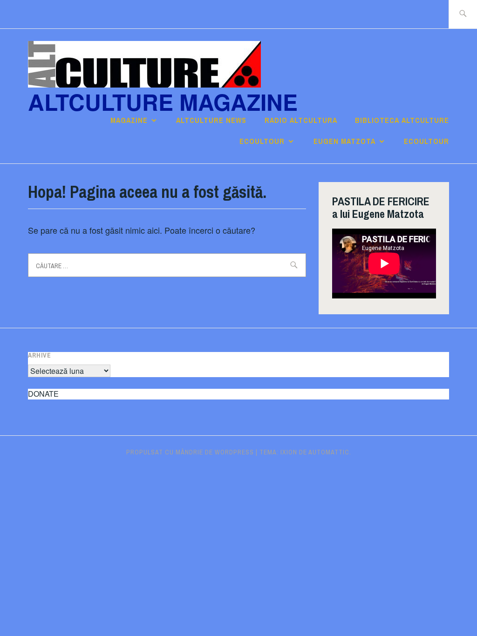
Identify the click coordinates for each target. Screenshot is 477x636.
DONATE (43, 393)
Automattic (328, 452)
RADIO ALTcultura (301, 120)
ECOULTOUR (262, 141)
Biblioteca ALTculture (402, 120)
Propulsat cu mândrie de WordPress (190, 452)
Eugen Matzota (344, 141)
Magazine (129, 120)
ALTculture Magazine (163, 102)
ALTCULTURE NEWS (211, 120)
